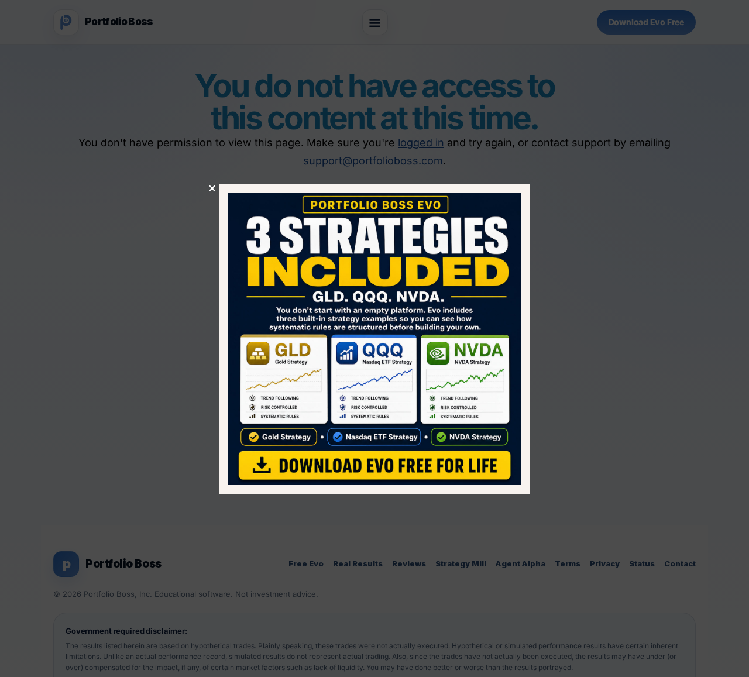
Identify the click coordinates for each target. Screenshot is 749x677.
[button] (212, 188)
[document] (374, 338)
